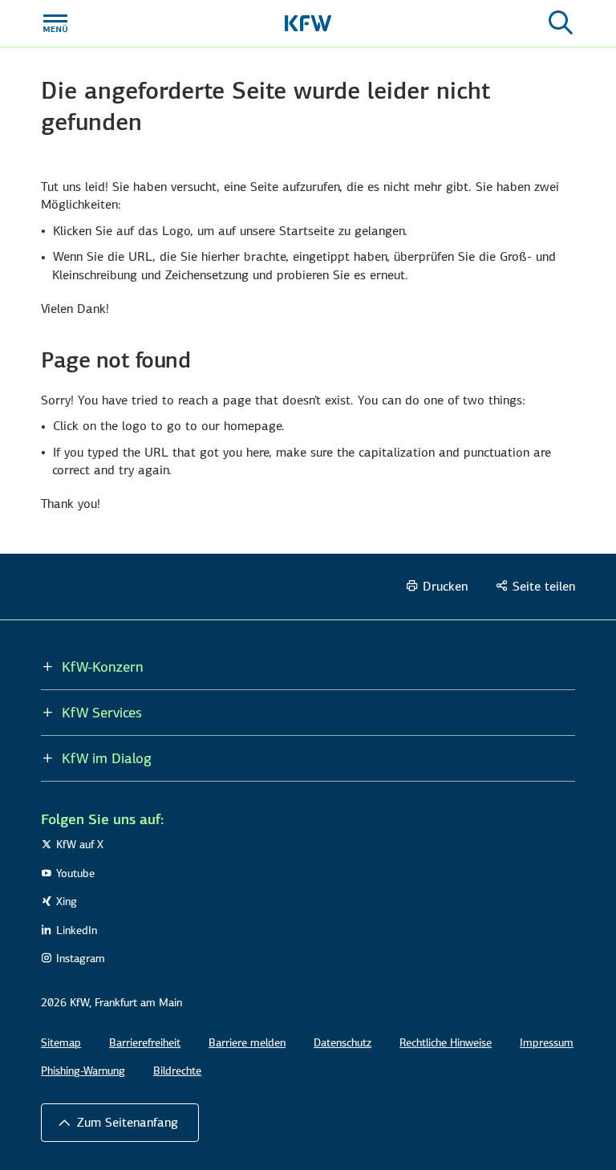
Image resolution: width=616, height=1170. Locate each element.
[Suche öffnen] (560, 23)
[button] (120, 1122)
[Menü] (55, 23)
